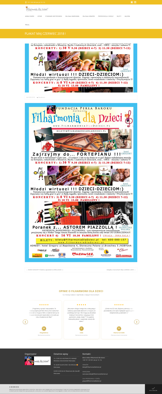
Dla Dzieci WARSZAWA (72, 16)
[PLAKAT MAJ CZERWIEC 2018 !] (81, 68)
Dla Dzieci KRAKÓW (89, 16)
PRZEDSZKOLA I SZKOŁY (105, 16)
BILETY (119, 16)
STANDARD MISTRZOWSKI (53, 16)
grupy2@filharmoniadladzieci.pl (91, 381)
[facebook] (131, 3)
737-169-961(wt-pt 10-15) (36, 2)
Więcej (27, 25)
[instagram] (135, 3)
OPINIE (40, 16)
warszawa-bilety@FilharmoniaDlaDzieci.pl (95, 374)
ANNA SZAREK (29, 16)
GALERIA (127, 16)
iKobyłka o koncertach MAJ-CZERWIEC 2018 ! (121, 270)
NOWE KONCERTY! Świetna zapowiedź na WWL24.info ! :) (44, 270)
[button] (153, 389)
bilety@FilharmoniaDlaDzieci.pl (91, 367)
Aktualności (41, 97)
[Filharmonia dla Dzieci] (36, 8)
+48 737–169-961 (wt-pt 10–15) (92, 360)
